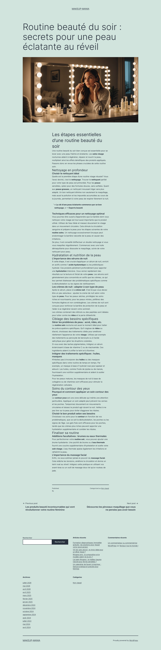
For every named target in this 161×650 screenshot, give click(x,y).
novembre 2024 (29, 608)
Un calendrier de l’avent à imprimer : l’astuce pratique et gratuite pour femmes (87, 566)
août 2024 (27, 618)
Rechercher (27, 538)
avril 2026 (27, 589)
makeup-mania (80, 8)
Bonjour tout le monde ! (129, 546)
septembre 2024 (29, 615)
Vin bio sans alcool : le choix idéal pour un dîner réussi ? (88, 551)
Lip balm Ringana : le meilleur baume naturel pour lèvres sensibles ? (87, 561)
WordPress (133, 640)
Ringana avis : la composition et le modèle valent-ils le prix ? (86, 556)
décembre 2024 (29, 605)
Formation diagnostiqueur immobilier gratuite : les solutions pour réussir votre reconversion (87, 545)
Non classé (105, 488)
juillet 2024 (27, 621)
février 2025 (27, 599)
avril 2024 (27, 627)
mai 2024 (26, 624)
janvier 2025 (28, 602)
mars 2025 (27, 595)
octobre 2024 (28, 611)
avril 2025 (27, 592)
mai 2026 (26, 586)
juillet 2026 (27, 583)
